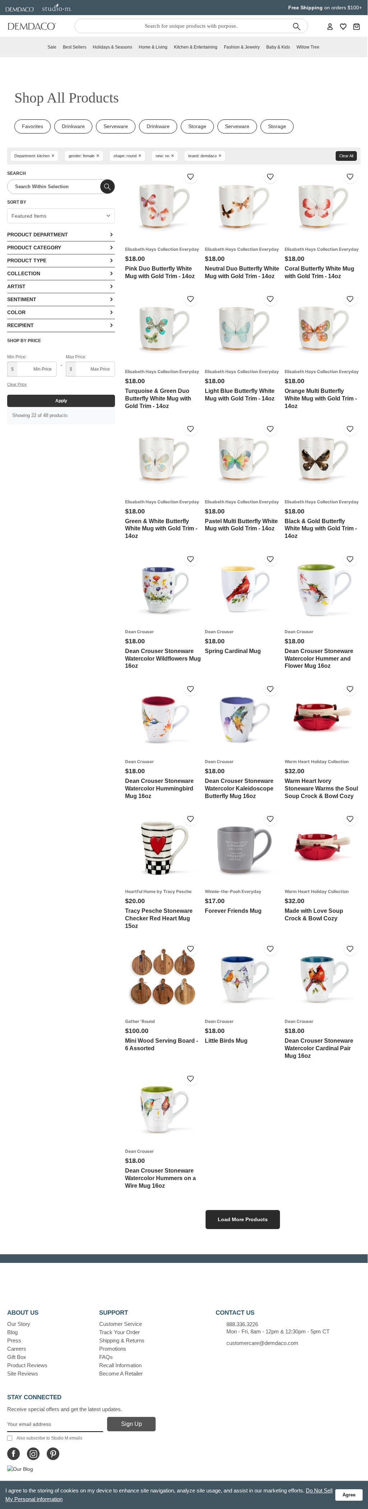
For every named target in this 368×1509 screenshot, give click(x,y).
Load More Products (243, 1219)
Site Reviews (22, 1373)
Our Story (18, 1324)
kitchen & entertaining (195, 47)
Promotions (112, 1349)
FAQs (106, 1357)
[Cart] (356, 26)
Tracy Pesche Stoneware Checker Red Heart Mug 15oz (159, 918)
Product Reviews (27, 1365)
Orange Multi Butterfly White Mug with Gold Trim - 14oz (321, 398)
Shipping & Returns (121, 1340)
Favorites (32, 126)
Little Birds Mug (226, 1041)
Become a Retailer (121, 1373)
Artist (16, 286)
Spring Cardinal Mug (233, 651)
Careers (16, 1349)
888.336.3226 (242, 1324)
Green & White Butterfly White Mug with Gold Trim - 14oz (161, 528)
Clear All (346, 156)
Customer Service (120, 1324)
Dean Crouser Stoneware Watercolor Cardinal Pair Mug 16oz (319, 1048)
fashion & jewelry (242, 47)
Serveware (116, 126)
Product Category (34, 247)
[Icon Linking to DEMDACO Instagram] (33, 1453)
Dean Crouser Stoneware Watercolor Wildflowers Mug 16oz (163, 658)
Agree (348, 1494)
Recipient (20, 325)
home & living (153, 47)
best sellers (74, 47)
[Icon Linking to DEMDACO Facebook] (13, 1453)
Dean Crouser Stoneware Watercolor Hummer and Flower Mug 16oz (319, 658)
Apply (61, 400)
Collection (23, 273)
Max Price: (76, 356)
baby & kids (278, 47)
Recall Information (120, 1365)
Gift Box (16, 1357)
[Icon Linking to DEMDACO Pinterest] (53, 1453)
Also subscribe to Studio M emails (49, 1438)
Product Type (26, 260)
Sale (51, 47)
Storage (197, 126)
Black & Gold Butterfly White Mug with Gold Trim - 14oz (321, 528)
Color (16, 312)
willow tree (307, 47)
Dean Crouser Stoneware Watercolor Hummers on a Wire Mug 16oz (160, 1178)
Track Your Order (119, 1332)
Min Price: (17, 356)
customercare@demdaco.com (262, 1343)
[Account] (330, 26)
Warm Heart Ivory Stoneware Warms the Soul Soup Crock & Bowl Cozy (321, 788)
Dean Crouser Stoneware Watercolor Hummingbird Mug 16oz (159, 788)
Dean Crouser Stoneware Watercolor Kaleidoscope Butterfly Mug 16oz (239, 788)
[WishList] (343, 26)
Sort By (16, 202)
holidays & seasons (112, 47)
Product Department (37, 234)
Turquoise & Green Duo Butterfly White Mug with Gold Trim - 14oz (158, 398)
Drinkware (73, 126)
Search (16, 173)
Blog (12, 1332)
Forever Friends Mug (233, 911)
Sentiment (21, 299)
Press (14, 1340)
